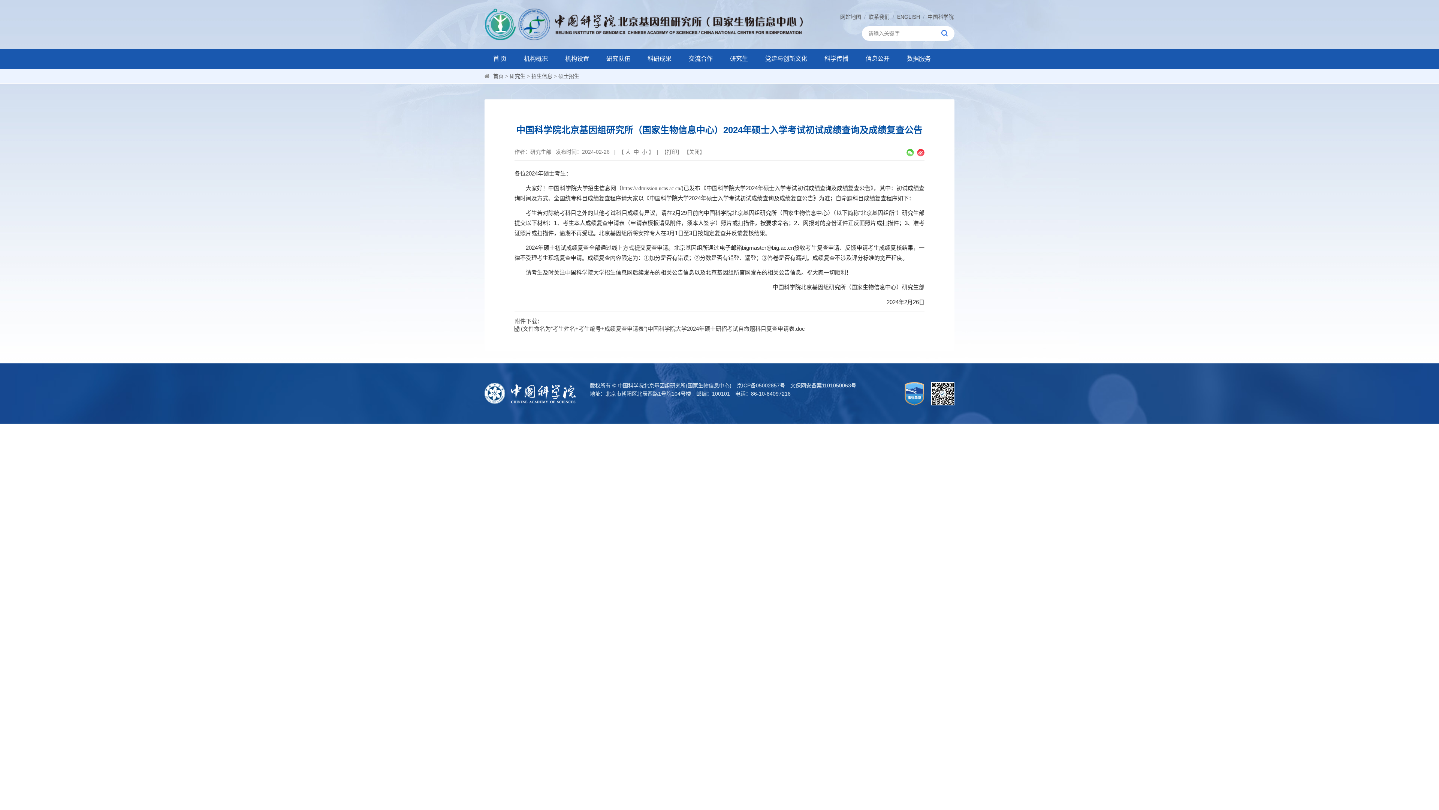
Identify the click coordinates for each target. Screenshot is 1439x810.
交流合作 (701, 59)
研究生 (739, 59)
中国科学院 (940, 17)
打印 (672, 152)
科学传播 (836, 59)
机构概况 (536, 59)
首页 (498, 76)
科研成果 (660, 59)
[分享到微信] (910, 152)
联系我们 (879, 17)
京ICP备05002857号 (761, 385)
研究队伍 (618, 59)
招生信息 (541, 76)
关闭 (694, 152)
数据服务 (919, 59)
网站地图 (850, 17)
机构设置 (577, 59)
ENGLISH (908, 17)
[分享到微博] (920, 152)
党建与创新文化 (786, 59)
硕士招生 (568, 76)
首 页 (500, 59)
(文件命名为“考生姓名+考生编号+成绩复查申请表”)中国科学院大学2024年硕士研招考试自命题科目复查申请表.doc (662, 329)
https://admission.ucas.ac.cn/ (652, 188)
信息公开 (878, 59)
